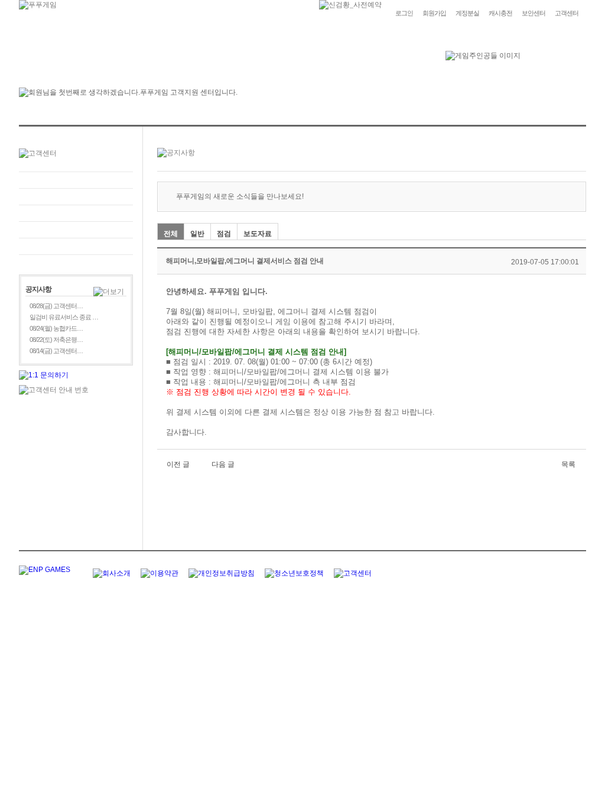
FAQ (76, 180)
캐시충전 (500, 13)
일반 (197, 234)
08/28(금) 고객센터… (56, 305)
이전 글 (178, 464)
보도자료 (257, 234)
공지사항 (76, 230)
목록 (568, 464)
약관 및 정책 (76, 246)
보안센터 (533, 13)
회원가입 (434, 13)
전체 (171, 234)
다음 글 (223, 464)
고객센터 (566, 13)
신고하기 (76, 213)
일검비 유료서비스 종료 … (64, 317)
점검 (224, 234)
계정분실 (467, 13)
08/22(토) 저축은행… (56, 339)
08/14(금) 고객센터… (56, 350)
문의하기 (76, 197)
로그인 (404, 13)
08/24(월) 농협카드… (56, 328)
